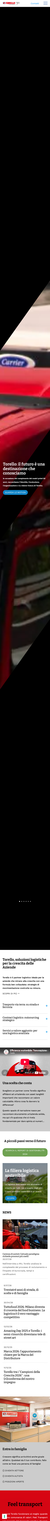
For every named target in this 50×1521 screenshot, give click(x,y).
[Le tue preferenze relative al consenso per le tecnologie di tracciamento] (4, 1516)
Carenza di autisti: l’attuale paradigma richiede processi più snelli (21, 1255)
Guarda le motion (15, 492)
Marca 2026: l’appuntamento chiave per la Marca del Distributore (22, 1355)
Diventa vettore (14, 1470)
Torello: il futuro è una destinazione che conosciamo (24, 469)
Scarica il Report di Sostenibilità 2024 (25, 1152)
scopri (11, 1198)
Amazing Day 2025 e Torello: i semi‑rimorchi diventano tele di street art (25, 1334)
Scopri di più (10, 993)
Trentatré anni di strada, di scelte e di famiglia (21, 1291)
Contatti (35, 3)
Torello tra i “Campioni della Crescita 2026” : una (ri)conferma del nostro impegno (22, 1377)
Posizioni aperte (14, 1481)
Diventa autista (14, 1476)
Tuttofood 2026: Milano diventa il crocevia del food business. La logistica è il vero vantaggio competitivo (24, 1312)
